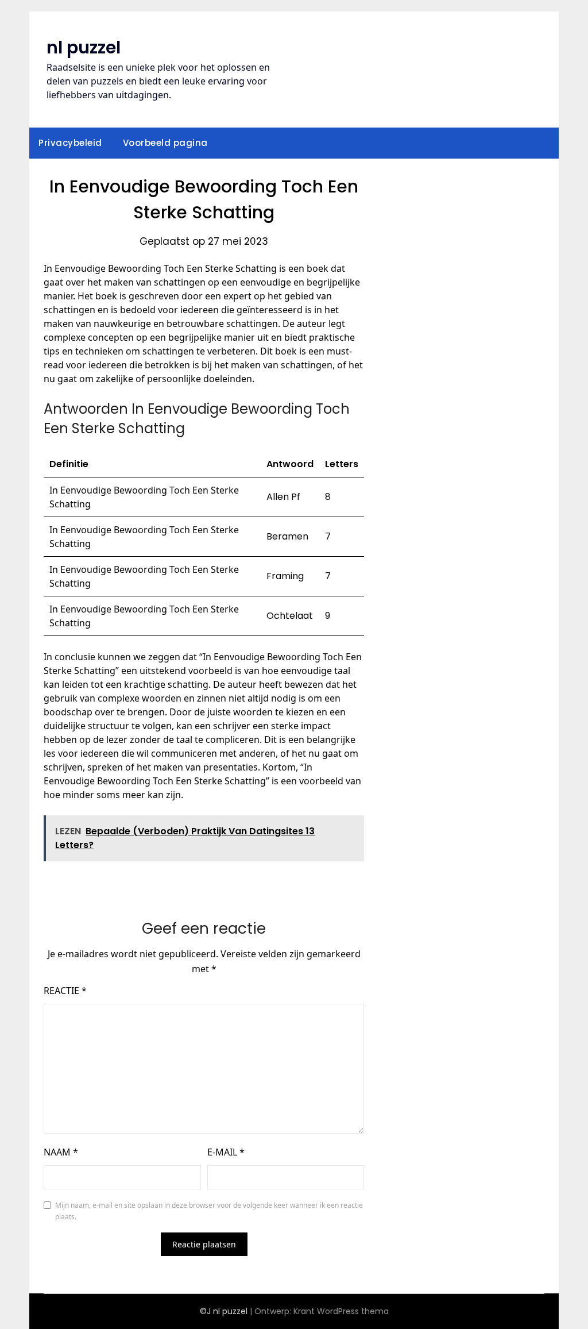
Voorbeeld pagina (165, 143)
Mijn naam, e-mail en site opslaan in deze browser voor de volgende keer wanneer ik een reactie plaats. (209, 1211)
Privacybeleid (70, 143)
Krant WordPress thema (341, 1311)
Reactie (65, 990)
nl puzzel (84, 47)
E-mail (226, 1152)
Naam (61, 1152)
